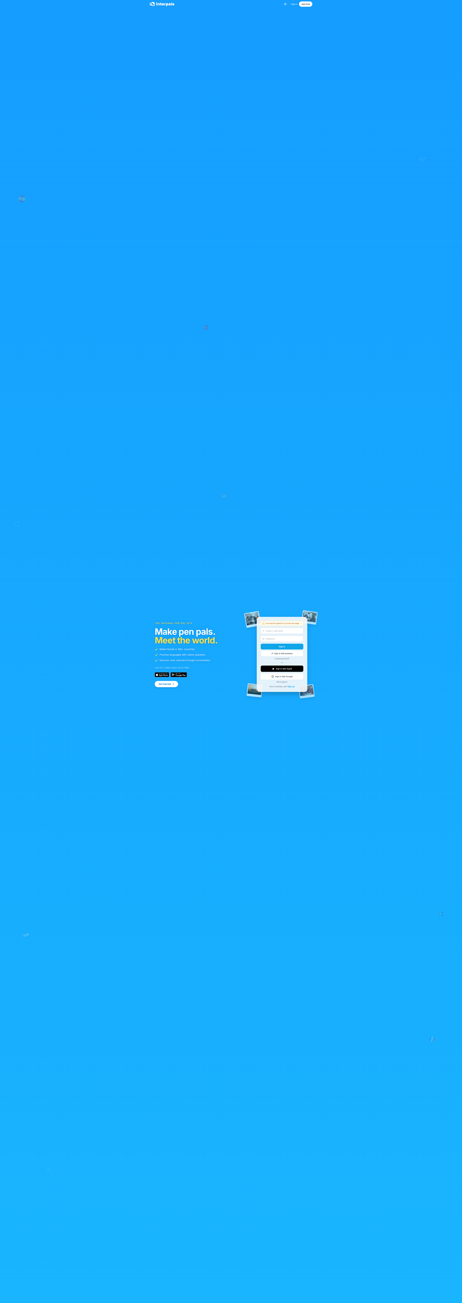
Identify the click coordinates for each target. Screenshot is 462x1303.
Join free (305, 4)
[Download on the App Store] (162, 674)
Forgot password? (282, 659)
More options (282, 682)
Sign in (294, 4)
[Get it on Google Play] (179, 674)
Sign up (291, 686)
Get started (165, 684)
